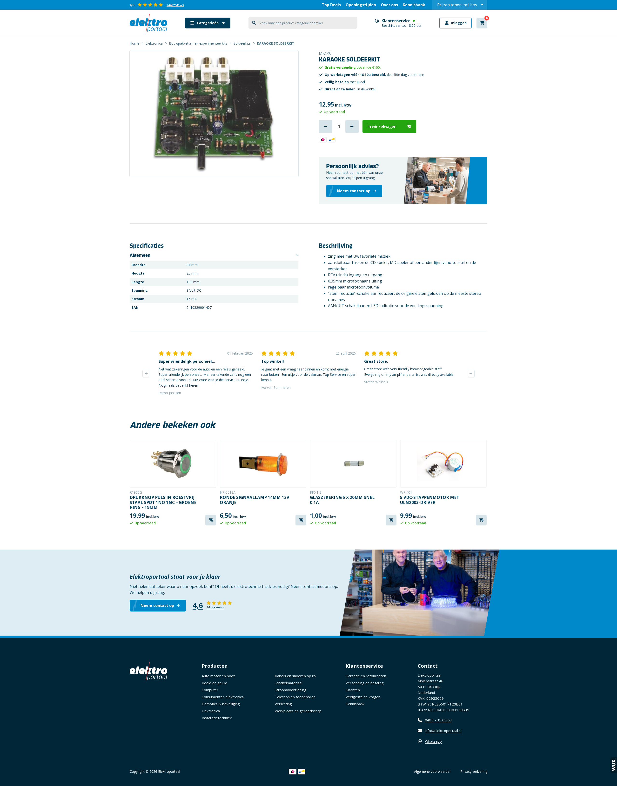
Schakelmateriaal (288, 682)
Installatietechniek (217, 717)
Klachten (353, 689)
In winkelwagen (382, 126)
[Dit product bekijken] (173, 464)
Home (134, 43)
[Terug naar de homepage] (148, 23)
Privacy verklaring (473, 771)
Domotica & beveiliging (221, 703)
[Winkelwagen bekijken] (481, 23)
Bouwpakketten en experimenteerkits (198, 43)
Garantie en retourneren (366, 675)
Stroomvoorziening (290, 689)
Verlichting (283, 703)
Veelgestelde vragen (363, 696)
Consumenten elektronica (223, 696)
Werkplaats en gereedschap (298, 710)
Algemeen (140, 255)
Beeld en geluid (214, 682)
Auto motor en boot (218, 675)
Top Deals (331, 4)
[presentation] (146, 373)
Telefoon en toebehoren (295, 696)
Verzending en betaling (365, 682)
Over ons (389, 4)
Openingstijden (361, 4)
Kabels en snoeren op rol (295, 675)
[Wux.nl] (613, 765)
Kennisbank (414, 4)
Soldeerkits (242, 43)
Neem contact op (157, 605)
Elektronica (154, 43)
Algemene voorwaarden (432, 771)
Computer (210, 689)
